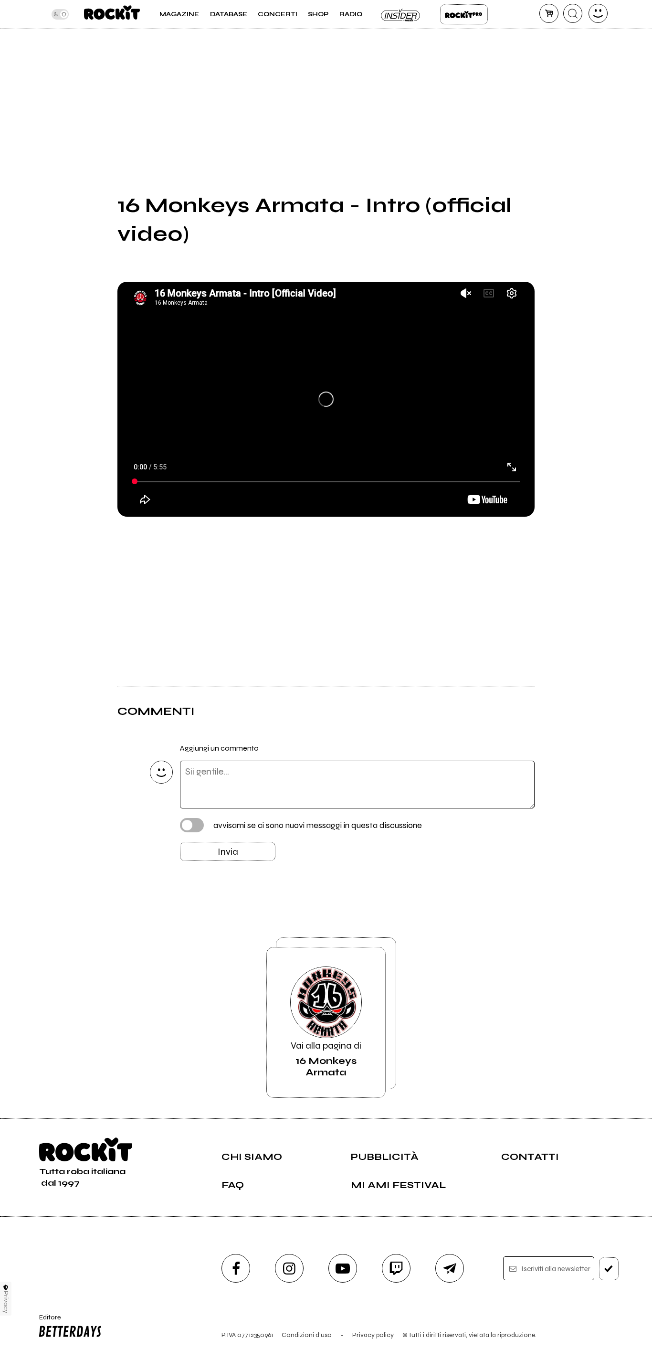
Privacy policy (373, 1335)
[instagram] (289, 1268)
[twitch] (396, 1268)
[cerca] (572, 13)
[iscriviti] (609, 1268)
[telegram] (449, 1268)
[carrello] (548, 13)
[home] (112, 14)
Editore (46, 1321)
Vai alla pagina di (326, 1059)
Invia (228, 852)
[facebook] (235, 1268)
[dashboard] (598, 13)
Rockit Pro (464, 14)
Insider (401, 14)
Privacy (6, 1302)
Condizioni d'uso (307, 1335)
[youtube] (342, 1268)
